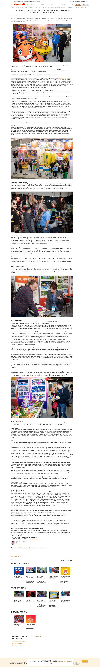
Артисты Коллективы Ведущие (19, 641)
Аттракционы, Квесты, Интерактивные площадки (34, 547)
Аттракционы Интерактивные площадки (41, 7)
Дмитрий (18, 542)
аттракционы (63, 78)
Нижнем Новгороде (36, 1)
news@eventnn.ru (77, 662)
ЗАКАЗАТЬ (78, 4)
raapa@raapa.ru (35, 539)
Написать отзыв (66, 560)
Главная (12, 7)
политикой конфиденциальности (65, 661)
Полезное (17, 7)
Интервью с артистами (17, 643)
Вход (71, 1)
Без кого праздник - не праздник (26, 7)
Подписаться (38, 636)
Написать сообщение (20, 544)
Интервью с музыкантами (18, 645)
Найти (27, 4)
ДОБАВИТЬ (85, 4)
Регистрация (77, 1)
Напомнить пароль (84, 1)
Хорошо (50, 663)
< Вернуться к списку (16, 556)
